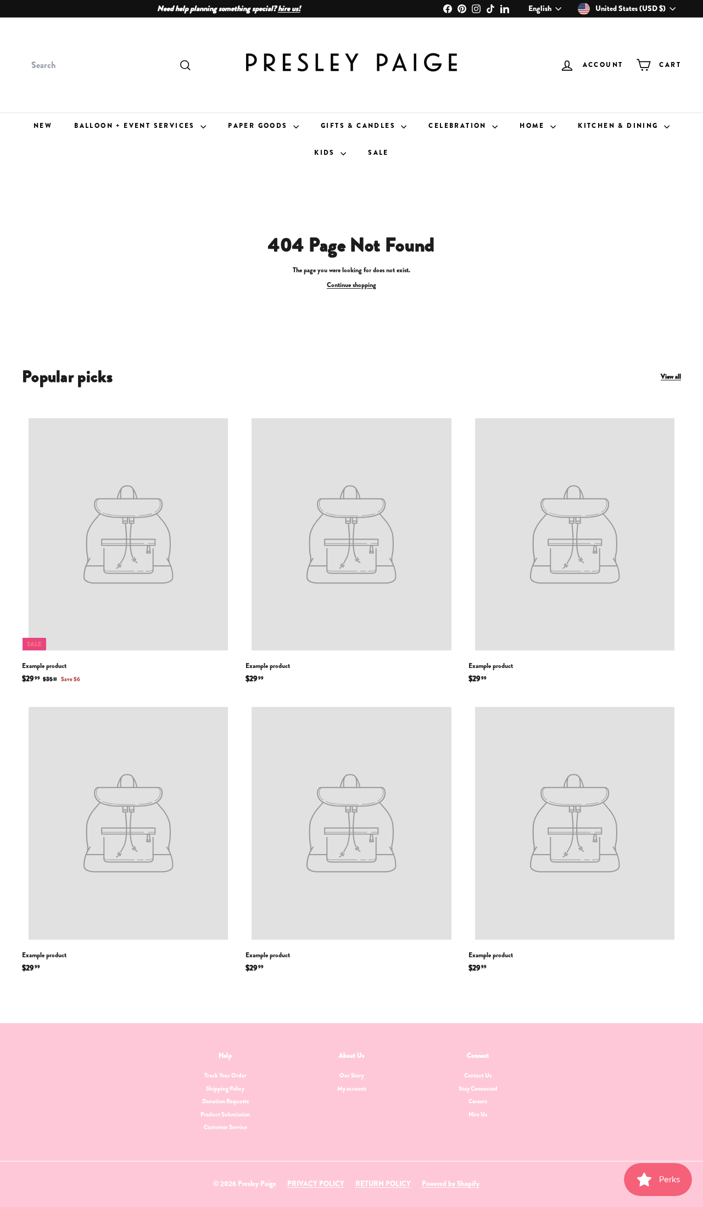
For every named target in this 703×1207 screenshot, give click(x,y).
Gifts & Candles (359, 126)
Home (534, 126)
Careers (477, 1101)
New (43, 126)
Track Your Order (225, 1075)
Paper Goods (259, 126)
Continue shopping (351, 285)
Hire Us (477, 1114)
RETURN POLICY (383, 1183)
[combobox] (110, 65)
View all (671, 376)
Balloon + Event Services (136, 126)
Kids (326, 153)
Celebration (458, 126)
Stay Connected (478, 1088)
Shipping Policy (225, 1088)
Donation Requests (225, 1101)
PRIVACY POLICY (315, 1183)
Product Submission (225, 1114)
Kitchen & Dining (619, 126)
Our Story (351, 1075)
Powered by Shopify (450, 1183)
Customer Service (225, 1126)
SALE (378, 153)
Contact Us (478, 1075)
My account (351, 1088)
